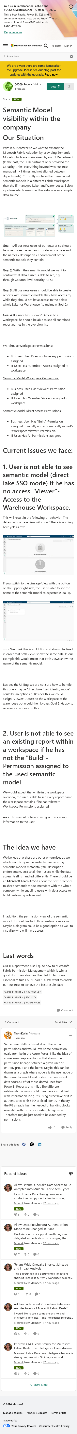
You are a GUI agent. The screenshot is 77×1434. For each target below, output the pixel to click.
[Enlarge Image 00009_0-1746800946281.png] (38, 225)
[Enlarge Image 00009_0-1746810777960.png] (38, 555)
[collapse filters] (70, 1173)
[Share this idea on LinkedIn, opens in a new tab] (40, 1144)
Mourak (18, 1203)
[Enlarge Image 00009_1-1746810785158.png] (38, 621)
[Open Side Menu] (5, 46)
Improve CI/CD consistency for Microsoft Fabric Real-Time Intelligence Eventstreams (43, 1346)
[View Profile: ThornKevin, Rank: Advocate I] (8, 1035)
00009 (19, 84)
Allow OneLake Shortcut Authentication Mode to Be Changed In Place (41, 1227)
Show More (41, 1385)
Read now (51, 74)
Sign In (68, 45)
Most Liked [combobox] (63, 1022)
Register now (13, 32)
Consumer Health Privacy (54, 1426)
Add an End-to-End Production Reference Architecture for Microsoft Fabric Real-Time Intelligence (43, 1306)
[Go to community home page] (26, 45)
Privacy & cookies (36, 1412)
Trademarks (10, 1420)
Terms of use (58, 1412)
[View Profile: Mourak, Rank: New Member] (8, 1188)
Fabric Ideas (13, 56)
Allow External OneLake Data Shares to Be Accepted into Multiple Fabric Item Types (42, 1187)
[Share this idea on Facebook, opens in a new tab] (24, 1144)
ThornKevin (21, 1033)
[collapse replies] (38, 1030)
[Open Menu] (71, 56)
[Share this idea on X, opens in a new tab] (32, 1144)
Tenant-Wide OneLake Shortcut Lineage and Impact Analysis (41, 1266)
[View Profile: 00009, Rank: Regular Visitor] (8, 86)
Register (56, 45)
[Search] (46, 45)
